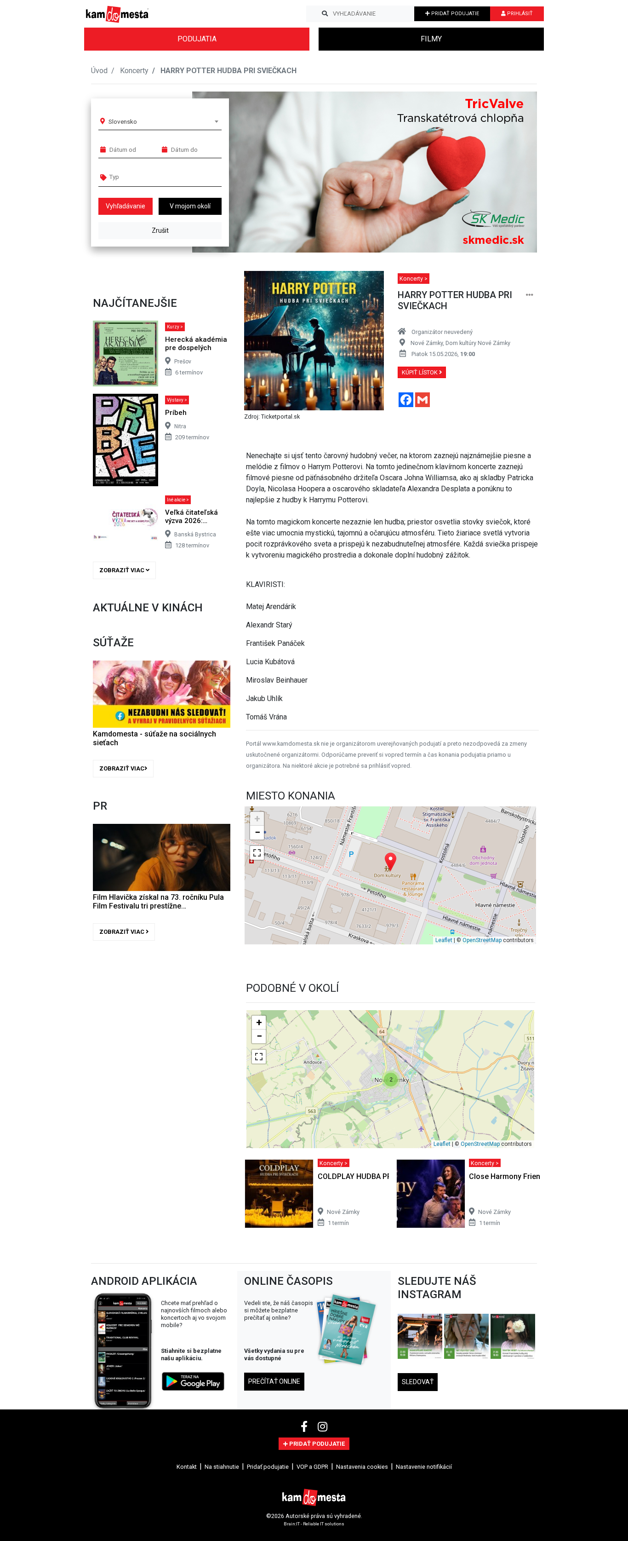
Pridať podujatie (268, 1466)
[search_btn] (325, 14)
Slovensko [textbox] (122, 121)
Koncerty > (414, 278)
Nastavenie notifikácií (424, 1466)
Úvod (99, 70)
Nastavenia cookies (362, 1466)
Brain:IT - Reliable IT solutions (314, 1523)
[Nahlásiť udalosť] (529, 295)
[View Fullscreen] (257, 853)
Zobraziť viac (122, 570)
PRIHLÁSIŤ (519, 14)
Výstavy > (177, 399)
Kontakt (187, 1466)
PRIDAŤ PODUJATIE (454, 14)
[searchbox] (144, 176)
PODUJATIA (197, 38)
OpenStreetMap (482, 940)
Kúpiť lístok (420, 372)
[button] (511, 172)
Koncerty (134, 70)
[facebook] (305, 1426)
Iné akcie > (178, 499)
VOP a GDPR (312, 1466)
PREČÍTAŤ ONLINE (274, 1381)
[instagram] (322, 1426)
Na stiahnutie (222, 1466)
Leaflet (443, 940)
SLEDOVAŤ (418, 1382)
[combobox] (163, 121)
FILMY (431, 38)
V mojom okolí (190, 206)
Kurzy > (175, 326)
